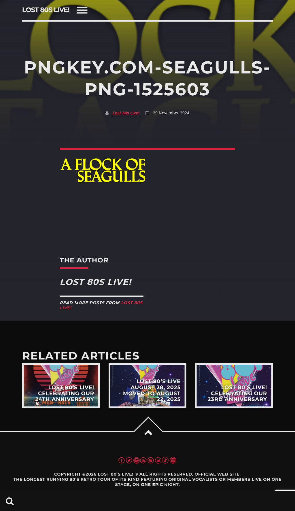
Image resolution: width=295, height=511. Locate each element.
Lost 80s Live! (126, 113)
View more (61, 385)
